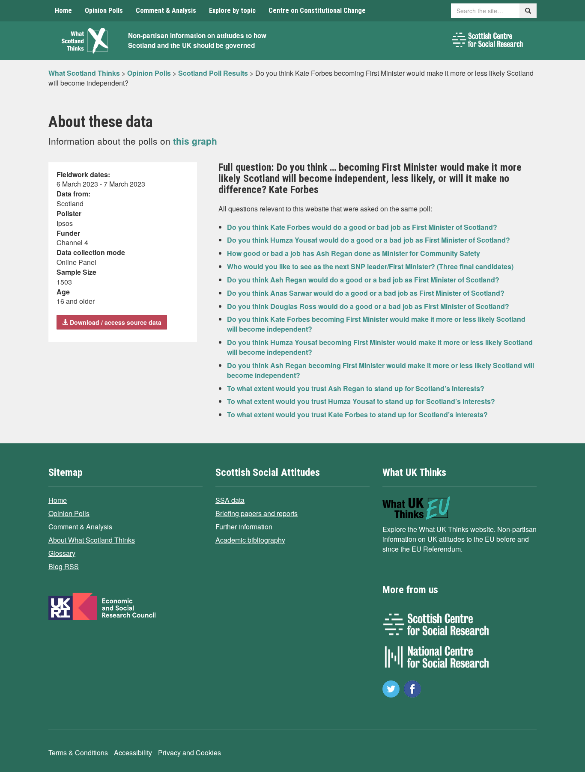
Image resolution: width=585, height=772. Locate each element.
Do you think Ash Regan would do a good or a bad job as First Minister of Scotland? (363, 280)
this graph (195, 140)
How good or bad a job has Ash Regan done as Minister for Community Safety (353, 253)
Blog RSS (63, 566)
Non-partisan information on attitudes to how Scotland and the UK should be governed (197, 40)
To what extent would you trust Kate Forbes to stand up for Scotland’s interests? (357, 414)
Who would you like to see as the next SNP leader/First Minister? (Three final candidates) (370, 266)
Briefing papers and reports (256, 513)
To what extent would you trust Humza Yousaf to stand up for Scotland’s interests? (361, 401)
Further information (243, 526)
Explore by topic (232, 10)
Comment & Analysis (166, 10)
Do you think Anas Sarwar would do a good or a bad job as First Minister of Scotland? (365, 293)
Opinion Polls (104, 10)
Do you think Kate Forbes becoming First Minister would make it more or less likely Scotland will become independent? (376, 324)
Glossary (61, 553)
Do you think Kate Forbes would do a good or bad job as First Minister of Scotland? (362, 227)
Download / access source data (114, 322)
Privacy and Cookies (189, 752)
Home (63, 10)
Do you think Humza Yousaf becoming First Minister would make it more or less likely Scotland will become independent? (380, 347)
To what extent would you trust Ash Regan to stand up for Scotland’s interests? (355, 388)
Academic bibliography (250, 540)
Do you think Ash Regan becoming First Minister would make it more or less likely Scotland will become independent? (380, 370)
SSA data (230, 500)
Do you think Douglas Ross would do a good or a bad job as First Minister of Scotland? (368, 306)
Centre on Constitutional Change (317, 10)
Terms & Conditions (78, 752)
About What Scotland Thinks (91, 540)
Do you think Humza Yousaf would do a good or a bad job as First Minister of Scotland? (368, 240)
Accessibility (133, 752)
